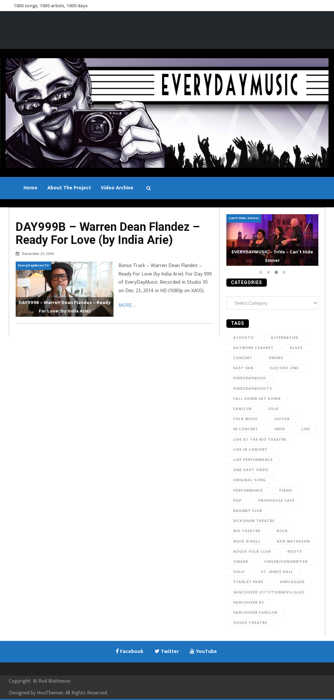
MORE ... (127, 305)
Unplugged (292, 582)
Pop (237, 500)
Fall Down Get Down (257, 398)
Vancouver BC (248, 602)
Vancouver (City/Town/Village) (268, 592)
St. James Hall (277, 571)
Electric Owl (284, 368)
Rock (282, 531)
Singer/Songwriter (286, 561)
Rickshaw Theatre (254, 520)
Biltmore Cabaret (253, 347)
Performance (248, 490)
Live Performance (253, 459)
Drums (276, 358)
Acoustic (243, 337)
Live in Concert (250, 449)
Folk (273, 409)
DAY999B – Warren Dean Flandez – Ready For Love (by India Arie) (108, 233)
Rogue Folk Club (252, 551)
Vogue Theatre (250, 622)
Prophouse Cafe (276, 500)
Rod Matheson (293, 541)
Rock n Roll (247, 541)
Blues (296, 347)
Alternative (284, 337)
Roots (294, 551)
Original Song (249, 480)
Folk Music (245, 419)
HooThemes (50, 693)
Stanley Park (248, 582)
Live (305, 429)
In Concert (245, 429)
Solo (239, 571)
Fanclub (242, 409)
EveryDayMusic (249, 378)
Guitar (282, 419)
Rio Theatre (246, 531)
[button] (261, 272)
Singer (240, 561)
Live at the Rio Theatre (259, 439)
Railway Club (247, 510)
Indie (279, 429)
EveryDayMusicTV (252, 388)
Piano (285, 490)
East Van (243, 368)
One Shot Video (250, 470)
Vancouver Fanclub (255, 612)
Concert (242, 358)
